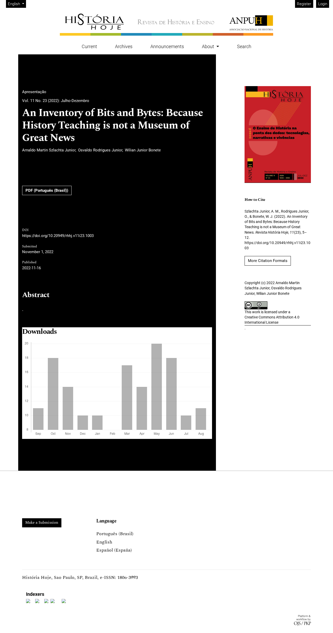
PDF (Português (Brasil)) (46, 190)
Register (304, 4)
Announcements (167, 46)
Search (244, 46)
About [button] (208, 46)
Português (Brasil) (114, 533)
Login (322, 4)
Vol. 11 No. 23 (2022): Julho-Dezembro (55, 100)
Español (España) (114, 550)
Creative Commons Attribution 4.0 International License (272, 319)
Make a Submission (41, 523)
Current (89, 46)
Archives (123, 46)
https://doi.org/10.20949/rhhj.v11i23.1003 (58, 235)
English (104, 542)
